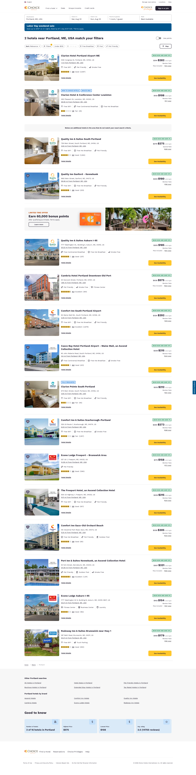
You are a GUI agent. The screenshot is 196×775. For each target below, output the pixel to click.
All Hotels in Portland (32, 683)
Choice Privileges (75, 752)
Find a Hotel (44, 752)
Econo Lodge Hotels (81, 703)
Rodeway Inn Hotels (131, 703)
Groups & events (75, 8)
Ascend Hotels (30, 698)
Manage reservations (149, 2)
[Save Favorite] (27, 57)
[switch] (159, 38)
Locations (162, 2)
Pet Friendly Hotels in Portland (136, 683)
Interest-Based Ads (62, 763)
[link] (39, 224)
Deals (63, 8)
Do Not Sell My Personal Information (84, 763)
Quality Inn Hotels (131, 698)
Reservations (59, 752)
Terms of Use (27, 763)
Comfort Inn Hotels (81, 698)
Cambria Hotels (30, 703)
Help (170, 2)
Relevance (32, 46)
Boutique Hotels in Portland (35, 687)
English (29, 2)
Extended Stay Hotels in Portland (87, 687)
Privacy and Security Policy (44, 763)
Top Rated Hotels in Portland (135, 687)
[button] (194, 387)
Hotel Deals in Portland (83, 683)
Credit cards (89, 8)
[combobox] (51, 8)
